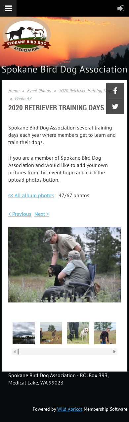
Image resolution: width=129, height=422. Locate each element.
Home (13, 91)
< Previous (19, 214)
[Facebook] (115, 91)
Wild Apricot (69, 409)
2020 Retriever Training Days (86, 91)
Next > (41, 214)
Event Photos (39, 91)
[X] (115, 106)
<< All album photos (31, 195)
